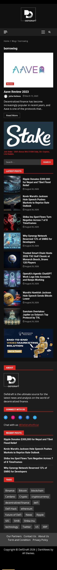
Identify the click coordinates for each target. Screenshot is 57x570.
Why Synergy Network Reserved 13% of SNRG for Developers (12, 241)
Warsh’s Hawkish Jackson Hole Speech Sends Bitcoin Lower (12, 297)
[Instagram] (13, 417)
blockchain (37, 490)
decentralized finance (17, 502)
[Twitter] (5, 417)
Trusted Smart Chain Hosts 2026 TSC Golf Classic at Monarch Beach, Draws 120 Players (12, 259)
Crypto (23, 496)
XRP (45, 527)
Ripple (40, 514)
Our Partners (14, 536)
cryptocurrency (40, 496)
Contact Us (30, 536)
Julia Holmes (14, 96)
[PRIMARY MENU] (43, 32)
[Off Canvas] (5, 32)
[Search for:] (22, 162)
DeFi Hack (11, 508)
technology (11, 527)
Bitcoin (23, 490)
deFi (36, 502)
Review (10, 84)
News (29, 514)
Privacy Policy (40, 540)
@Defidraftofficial (29, 425)
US (36, 527)
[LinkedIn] (27, 417)
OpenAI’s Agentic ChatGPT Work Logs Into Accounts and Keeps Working (12, 278)
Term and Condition (19, 540)
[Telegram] (35, 417)
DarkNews (44, 549)
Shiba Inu (29, 520)
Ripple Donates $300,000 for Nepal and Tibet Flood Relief (12, 184)
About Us (43, 536)
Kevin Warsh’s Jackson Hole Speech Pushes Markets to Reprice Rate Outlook (12, 203)
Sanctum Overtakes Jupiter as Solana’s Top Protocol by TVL (12, 316)
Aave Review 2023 (28, 70)
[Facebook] (20, 417)
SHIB (17, 520)
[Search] (49, 32)
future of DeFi (13, 514)
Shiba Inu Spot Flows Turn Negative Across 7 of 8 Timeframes (12, 222)
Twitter (26, 527)
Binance (9, 490)
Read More (12, 115)
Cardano (10, 496)
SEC (7, 520)
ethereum (26, 508)
